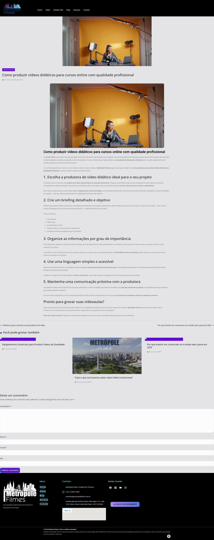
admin (21, 80)
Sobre (47, 10)
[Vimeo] (115, 487)
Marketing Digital (8, 70)
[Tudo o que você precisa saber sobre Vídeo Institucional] (107, 339)
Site (1, 458)
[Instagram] (125, 487)
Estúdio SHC (58, 10)
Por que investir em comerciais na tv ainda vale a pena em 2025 (184, 325)
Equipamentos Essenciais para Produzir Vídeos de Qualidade (33, 344)
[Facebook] (110, 487)
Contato (86, 10)
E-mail (3, 447)
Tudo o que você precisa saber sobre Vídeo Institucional (103, 377)
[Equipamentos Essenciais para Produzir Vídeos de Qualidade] (18, 339)
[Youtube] (120, 487)
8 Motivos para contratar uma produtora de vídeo (24, 325)
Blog (68, 10)
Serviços (76, 10)
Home (39, 10)
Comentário (5, 406)
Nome (3, 437)
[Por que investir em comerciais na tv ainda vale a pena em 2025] (164, 339)
